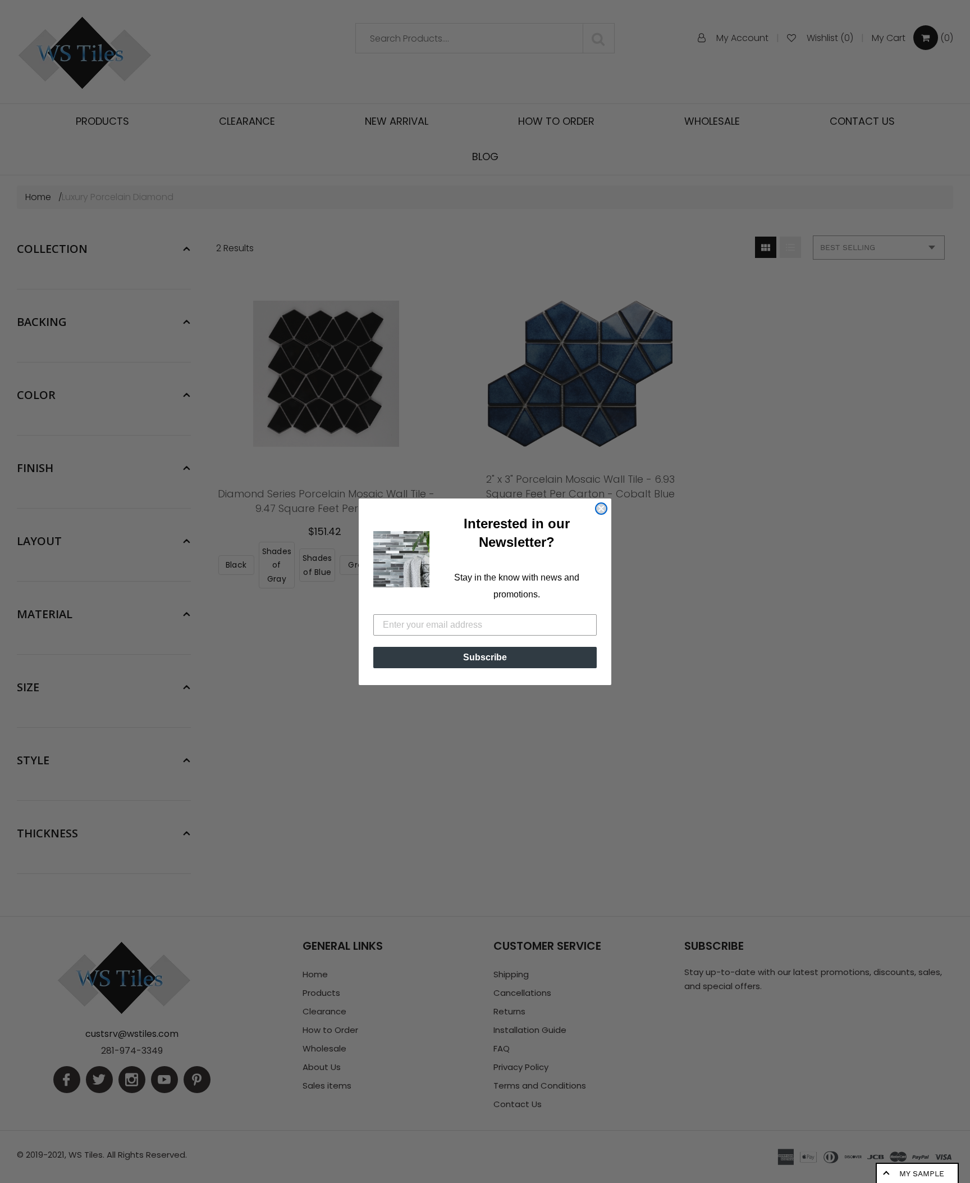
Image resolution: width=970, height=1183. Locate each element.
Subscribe (485, 657)
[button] (401, 559)
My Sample (921, 1173)
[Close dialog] (601, 508)
